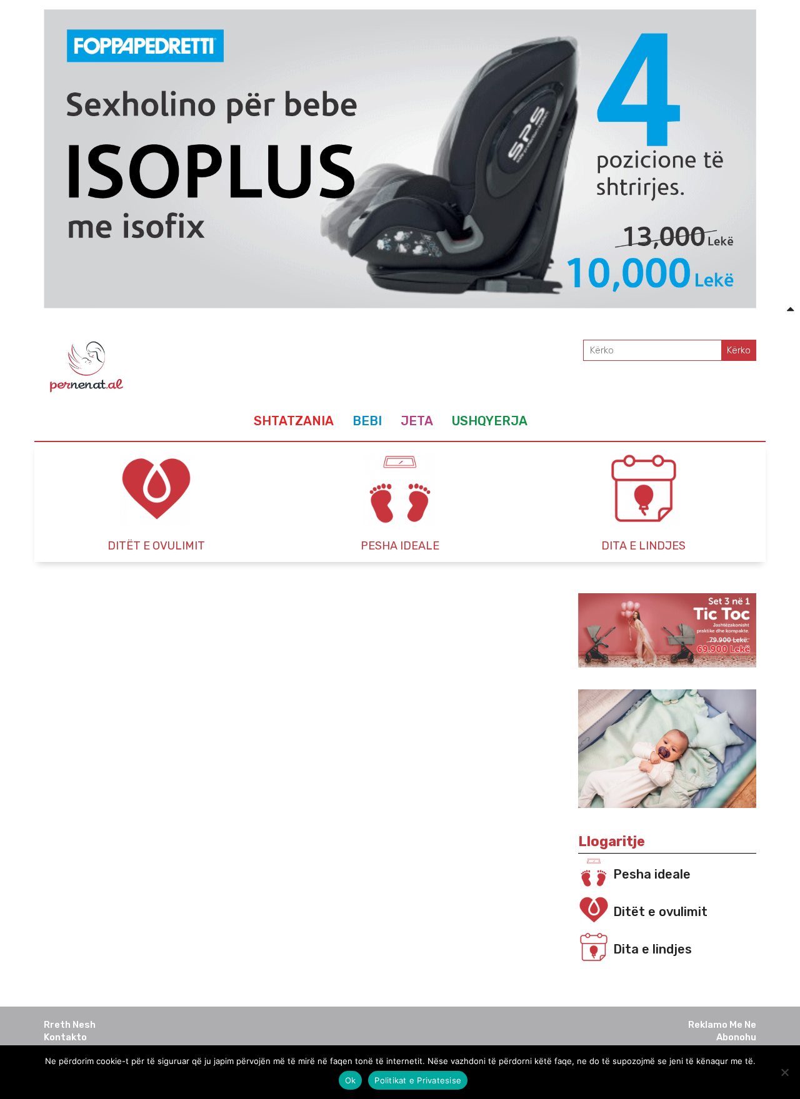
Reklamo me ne (722, 1024)
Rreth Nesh (70, 1024)
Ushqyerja (490, 420)
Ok (350, 1080)
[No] (784, 1072)
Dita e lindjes (652, 949)
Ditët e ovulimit (660, 911)
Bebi (367, 420)
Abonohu (736, 1037)
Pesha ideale (652, 874)
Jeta (417, 420)
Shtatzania (294, 420)
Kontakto (65, 1037)
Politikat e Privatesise (417, 1080)
